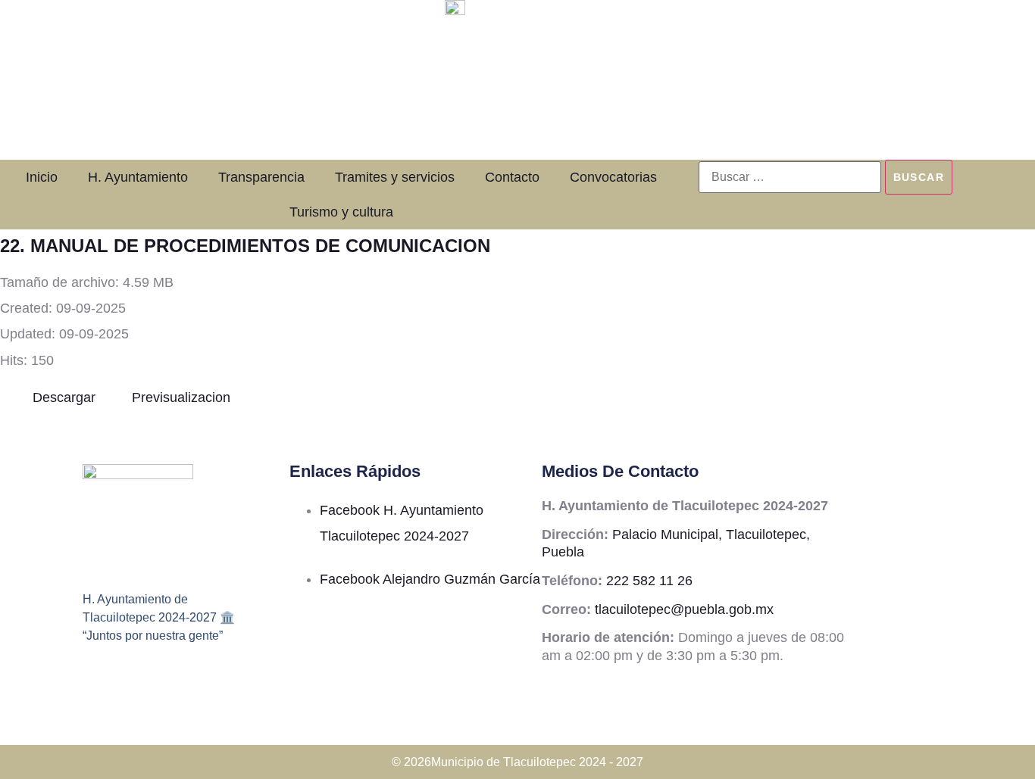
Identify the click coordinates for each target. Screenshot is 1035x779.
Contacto (512, 177)
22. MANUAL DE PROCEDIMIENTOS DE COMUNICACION (245, 245)
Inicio (42, 177)
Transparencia (261, 177)
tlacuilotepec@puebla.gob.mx (684, 609)
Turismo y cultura (341, 212)
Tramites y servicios (395, 177)
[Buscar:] (790, 177)
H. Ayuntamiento (138, 177)
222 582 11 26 (649, 580)
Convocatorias (613, 177)
